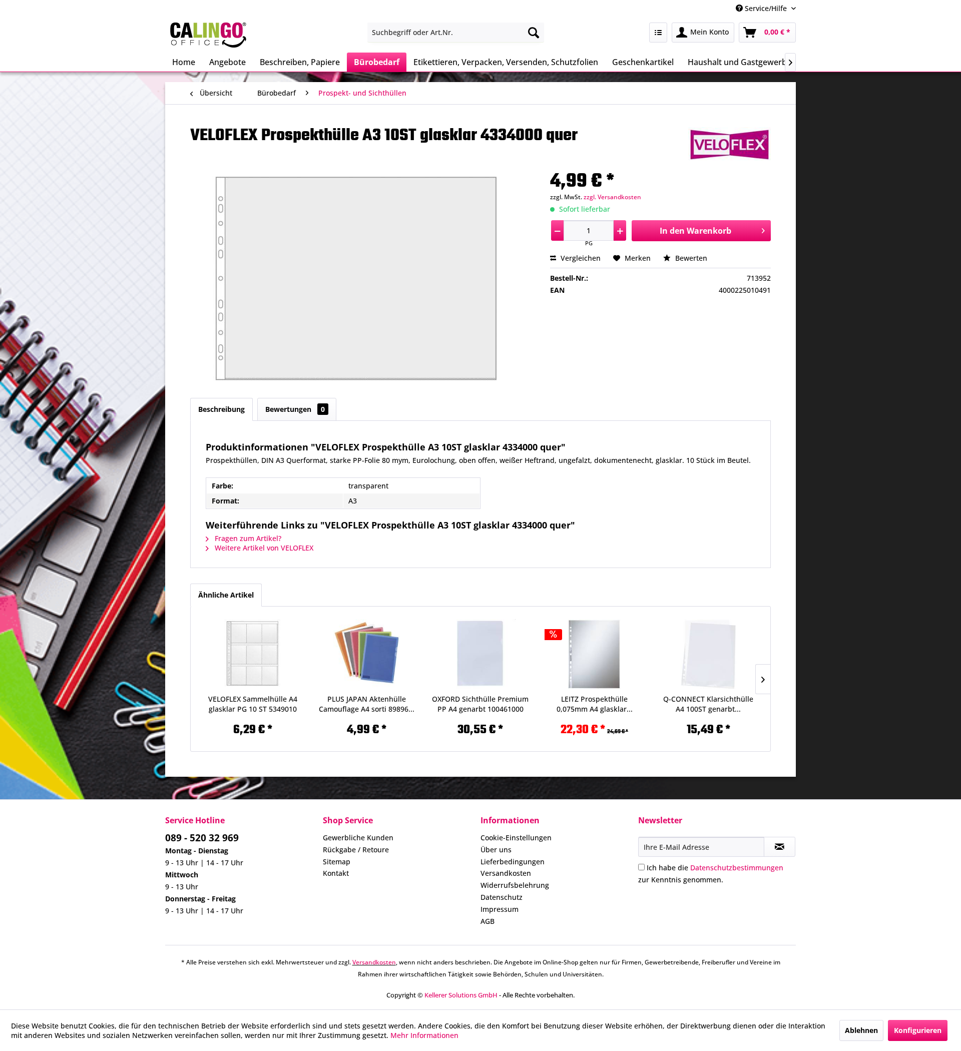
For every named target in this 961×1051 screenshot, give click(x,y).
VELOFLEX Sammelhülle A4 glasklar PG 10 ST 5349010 (252, 704)
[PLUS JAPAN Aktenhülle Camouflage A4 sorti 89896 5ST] (366, 654)
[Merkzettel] (658, 33)
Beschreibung (221, 409)
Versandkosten (505, 873)
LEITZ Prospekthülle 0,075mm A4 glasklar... (595, 704)
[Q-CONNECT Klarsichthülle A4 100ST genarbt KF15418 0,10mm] (708, 654)
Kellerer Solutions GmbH (461, 994)
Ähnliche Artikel (226, 595)
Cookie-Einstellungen (516, 837)
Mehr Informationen (424, 1035)
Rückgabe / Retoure (356, 849)
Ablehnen (861, 1030)
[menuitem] (455, 33)
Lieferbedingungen (512, 861)
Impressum (499, 909)
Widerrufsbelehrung (514, 885)
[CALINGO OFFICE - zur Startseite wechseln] (208, 35)
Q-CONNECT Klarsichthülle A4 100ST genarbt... (708, 704)
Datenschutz (501, 897)
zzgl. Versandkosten (612, 197)
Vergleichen (580, 258)
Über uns (496, 849)
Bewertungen (295, 409)
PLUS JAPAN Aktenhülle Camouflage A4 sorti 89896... (366, 704)
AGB (487, 921)
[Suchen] (533, 33)
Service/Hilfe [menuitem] (766, 8)
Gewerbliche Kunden (358, 837)
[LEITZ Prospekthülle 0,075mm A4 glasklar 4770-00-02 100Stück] (594, 654)
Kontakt (336, 873)
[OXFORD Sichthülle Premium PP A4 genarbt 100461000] (480, 654)
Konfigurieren (917, 1030)
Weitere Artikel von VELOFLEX (263, 548)
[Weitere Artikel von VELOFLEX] (729, 144)
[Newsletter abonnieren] (779, 847)
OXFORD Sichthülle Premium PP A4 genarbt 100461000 (480, 704)
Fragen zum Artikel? (247, 538)
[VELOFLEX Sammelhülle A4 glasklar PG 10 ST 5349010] (252, 654)
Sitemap (336, 861)
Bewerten (690, 258)
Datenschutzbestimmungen (736, 867)
